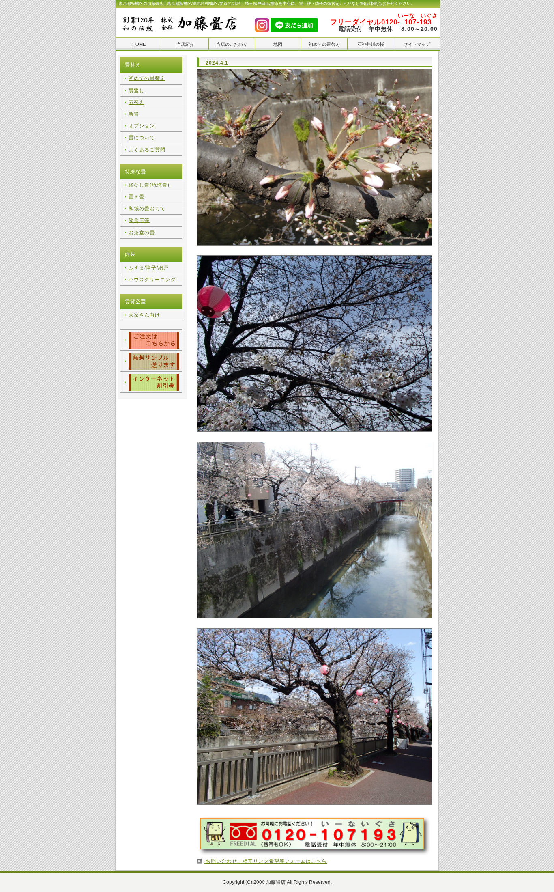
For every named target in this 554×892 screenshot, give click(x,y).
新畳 (134, 114)
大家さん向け (144, 315)
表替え (136, 102)
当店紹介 (185, 44)
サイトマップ (417, 44)
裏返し (136, 90)
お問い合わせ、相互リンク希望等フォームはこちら (265, 861)
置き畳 (136, 197)
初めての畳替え (324, 44)
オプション (142, 126)
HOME (139, 44)
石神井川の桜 (370, 44)
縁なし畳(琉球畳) (149, 185)
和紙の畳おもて (147, 208)
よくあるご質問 (147, 150)
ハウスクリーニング (152, 279)
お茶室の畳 (142, 232)
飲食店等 (139, 220)
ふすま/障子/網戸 (149, 268)
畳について (142, 137)
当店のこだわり (231, 44)
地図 (277, 44)
